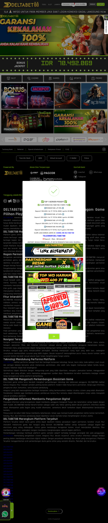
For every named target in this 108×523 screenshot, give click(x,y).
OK (54, 336)
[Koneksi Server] (6, 492)
